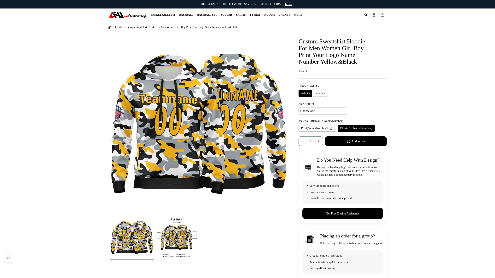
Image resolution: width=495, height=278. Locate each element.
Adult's (305, 93)
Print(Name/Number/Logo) (317, 128)
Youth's (320, 93)
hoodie (119, 27)
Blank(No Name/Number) (356, 128)
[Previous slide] (112, 124)
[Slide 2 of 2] (176, 237)
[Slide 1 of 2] (131, 237)
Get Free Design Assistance (342, 213)
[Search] (366, 15)
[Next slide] (285, 124)
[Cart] (382, 15)
